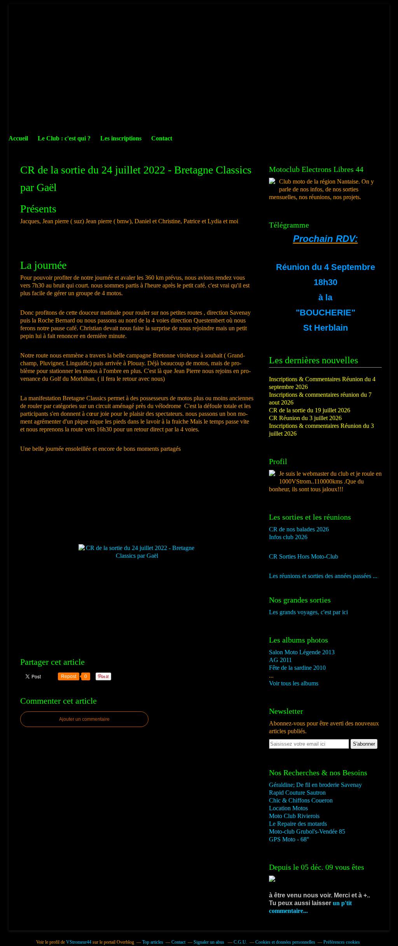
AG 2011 (280, 660)
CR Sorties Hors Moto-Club (303, 556)
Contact (161, 138)
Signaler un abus (209, 942)
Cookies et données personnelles (285, 942)
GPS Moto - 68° (289, 839)
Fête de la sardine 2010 (297, 667)
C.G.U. (240, 942)
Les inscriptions (120, 138)
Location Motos (288, 808)
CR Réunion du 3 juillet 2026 (305, 418)
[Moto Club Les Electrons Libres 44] (272, 182)
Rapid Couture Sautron (297, 792)
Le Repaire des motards (298, 823)
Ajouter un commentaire (84, 719)
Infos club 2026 (288, 537)
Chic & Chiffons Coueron (301, 800)
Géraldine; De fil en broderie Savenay (315, 784)
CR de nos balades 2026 (299, 529)
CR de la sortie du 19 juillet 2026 (309, 410)
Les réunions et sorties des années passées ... (323, 576)
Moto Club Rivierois (294, 816)
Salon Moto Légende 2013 (302, 652)
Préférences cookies (341, 942)
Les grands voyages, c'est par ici (308, 612)
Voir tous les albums (293, 683)
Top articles (152, 942)
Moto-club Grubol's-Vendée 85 (307, 831)
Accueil (18, 138)
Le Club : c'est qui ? (64, 138)
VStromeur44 (78, 942)
